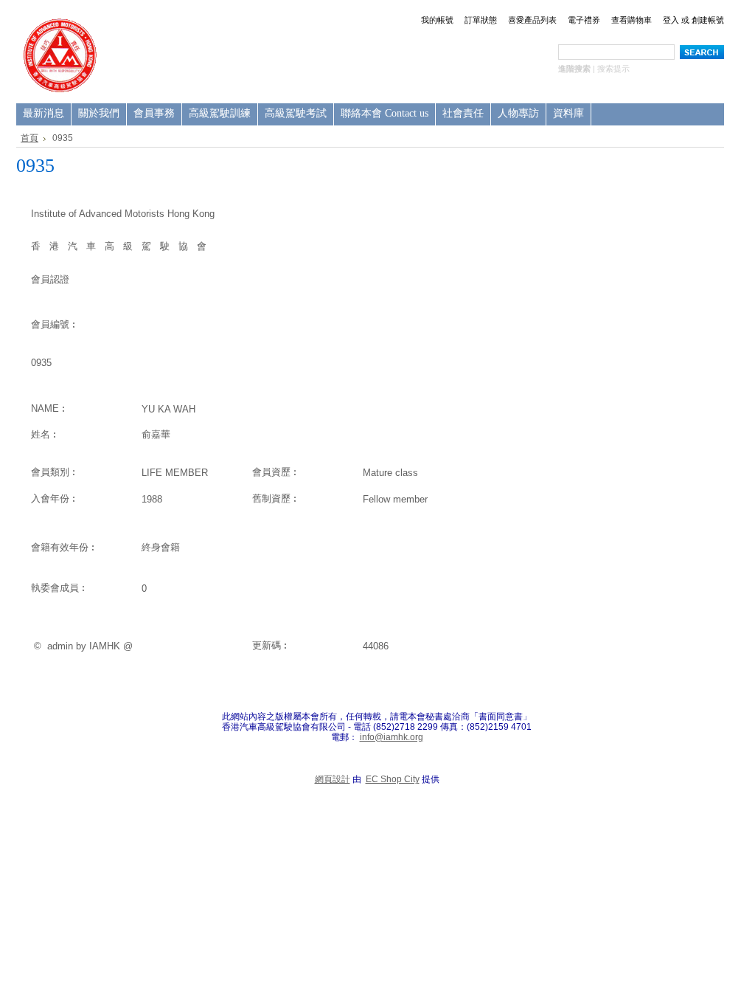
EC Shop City (393, 779)
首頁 (29, 138)
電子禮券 (584, 19)
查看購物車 (631, 19)
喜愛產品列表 (532, 19)
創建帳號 (708, 19)
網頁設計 (332, 779)
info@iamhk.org (391, 737)
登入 (671, 19)
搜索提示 (613, 68)
